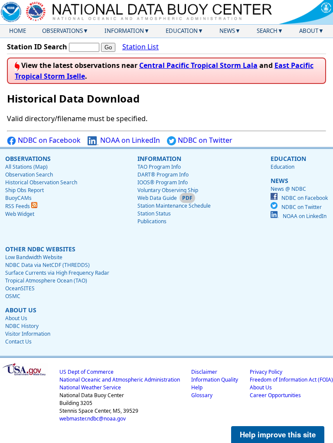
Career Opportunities (275, 395)
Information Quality (214, 379)
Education (182, 31)
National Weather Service (90, 387)
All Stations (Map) (26, 166)
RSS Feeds (18, 206)
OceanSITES (20, 288)
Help (196, 387)
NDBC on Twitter (204, 140)
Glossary (201, 395)
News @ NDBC (288, 189)
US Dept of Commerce (86, 372)
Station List (140, 46)
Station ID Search (37, 46)
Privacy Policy (266, 372)
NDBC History (22, 326)
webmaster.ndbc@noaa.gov (92, 418)
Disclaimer (204, 372)
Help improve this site (278, 434)
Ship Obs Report (24, 190)
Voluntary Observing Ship (167, 190)
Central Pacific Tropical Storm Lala (198, 65)
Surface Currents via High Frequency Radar (57, 272)
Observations (62, 31)
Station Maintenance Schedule (174, 205)
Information (124, 31)
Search (267, 31)
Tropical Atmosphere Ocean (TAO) (46, 280)
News (227, 31)
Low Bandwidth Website (33, 257)
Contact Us (18, 341)
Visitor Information (27, 333)
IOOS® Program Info (162, 182)
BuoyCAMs (18, 198)
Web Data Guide (157, 198)
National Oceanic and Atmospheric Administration (119, 379)
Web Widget (19, 214)
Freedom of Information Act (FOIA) (291, 379)
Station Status (154, 213)
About (308, 31)
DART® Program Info (163, 174)
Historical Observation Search (41, 182)
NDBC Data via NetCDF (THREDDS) (47, 265)
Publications (151, 221)
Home (17, 31)
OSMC (12, 296)
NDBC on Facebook (48, 140)
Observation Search (29, 174)
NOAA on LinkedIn (129, 140)
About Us (16, 318)
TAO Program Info (159, 166)
